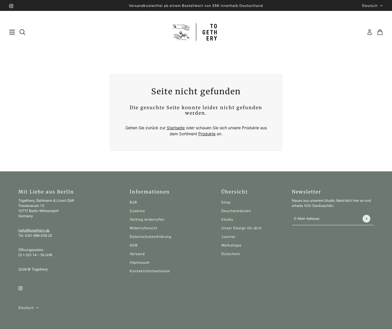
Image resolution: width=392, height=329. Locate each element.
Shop (226, 202)
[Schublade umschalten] (12, 32)
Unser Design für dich (241, 228)
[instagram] (11, 5)
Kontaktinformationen (150, 271)
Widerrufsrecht (143, 228)
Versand (137, 254)
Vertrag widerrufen (147, 219)
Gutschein (230, 254)
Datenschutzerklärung (150, 236)
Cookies (137, 211)
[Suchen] (22, 32)
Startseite (176, 127)
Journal (228, 236)
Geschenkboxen (236, 211)
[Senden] (366, 218)
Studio (227, 219)
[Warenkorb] (380, 32)
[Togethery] (196, 32)
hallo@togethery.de (34, 230)
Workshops (231, 245)
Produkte (207, 133)
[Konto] (369, 32)
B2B (133, 202)
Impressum (140, 262)
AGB (134, 245)
